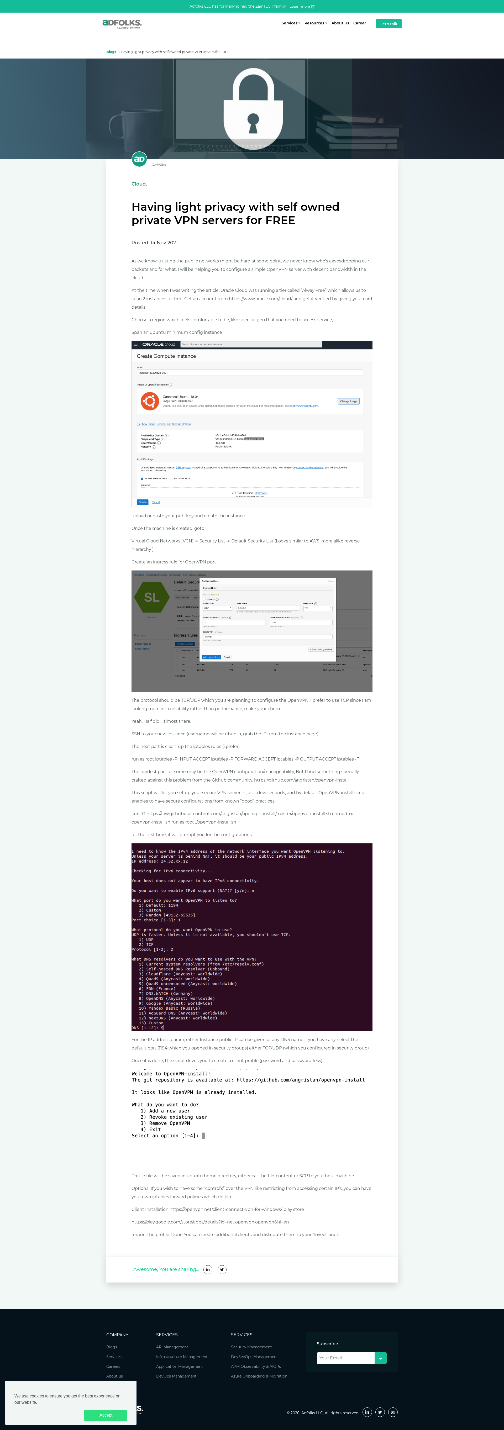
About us (114, 1376)
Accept (105, 1415)
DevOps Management (176, 1376)
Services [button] (289, 23)
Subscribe (327, 1343)
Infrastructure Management (182, 1356)
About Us (340, 23)
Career (359, 23)
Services (114, 1356)
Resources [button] (314, 23)
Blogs (111, 1347)
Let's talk (388, 24)
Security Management (251, 1347)
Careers (113, 1366)
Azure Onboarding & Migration (259, 1376)
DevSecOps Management (254, 1356)
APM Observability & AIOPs (256, 1366)
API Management (172, 1347)
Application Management (179, 1366)
